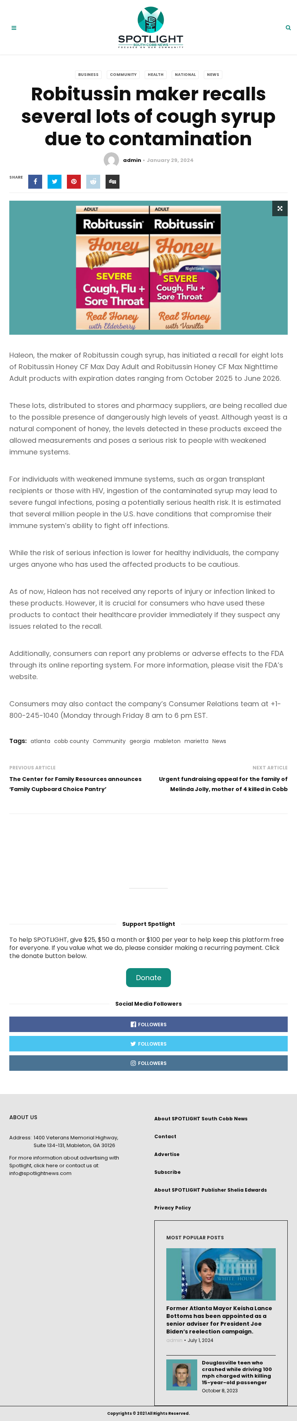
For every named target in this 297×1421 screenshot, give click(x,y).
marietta (196, 741)
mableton (167, 741)
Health (156, 74)
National (185, 74)
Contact (165, 1136)
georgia (140, 741)
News (213, 74)
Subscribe (167, 1172)
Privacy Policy (172, 1207)
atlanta (40, 741)
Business (88, 74)
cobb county (71, 741)
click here (46, 1165)
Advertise (166, 1154)
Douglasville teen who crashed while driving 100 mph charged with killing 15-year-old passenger (237, 1372)
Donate (148, 977)
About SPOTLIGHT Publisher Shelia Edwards (210, 1190)
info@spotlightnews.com (40, 1173)
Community (123, 74)
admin (132, 160)
